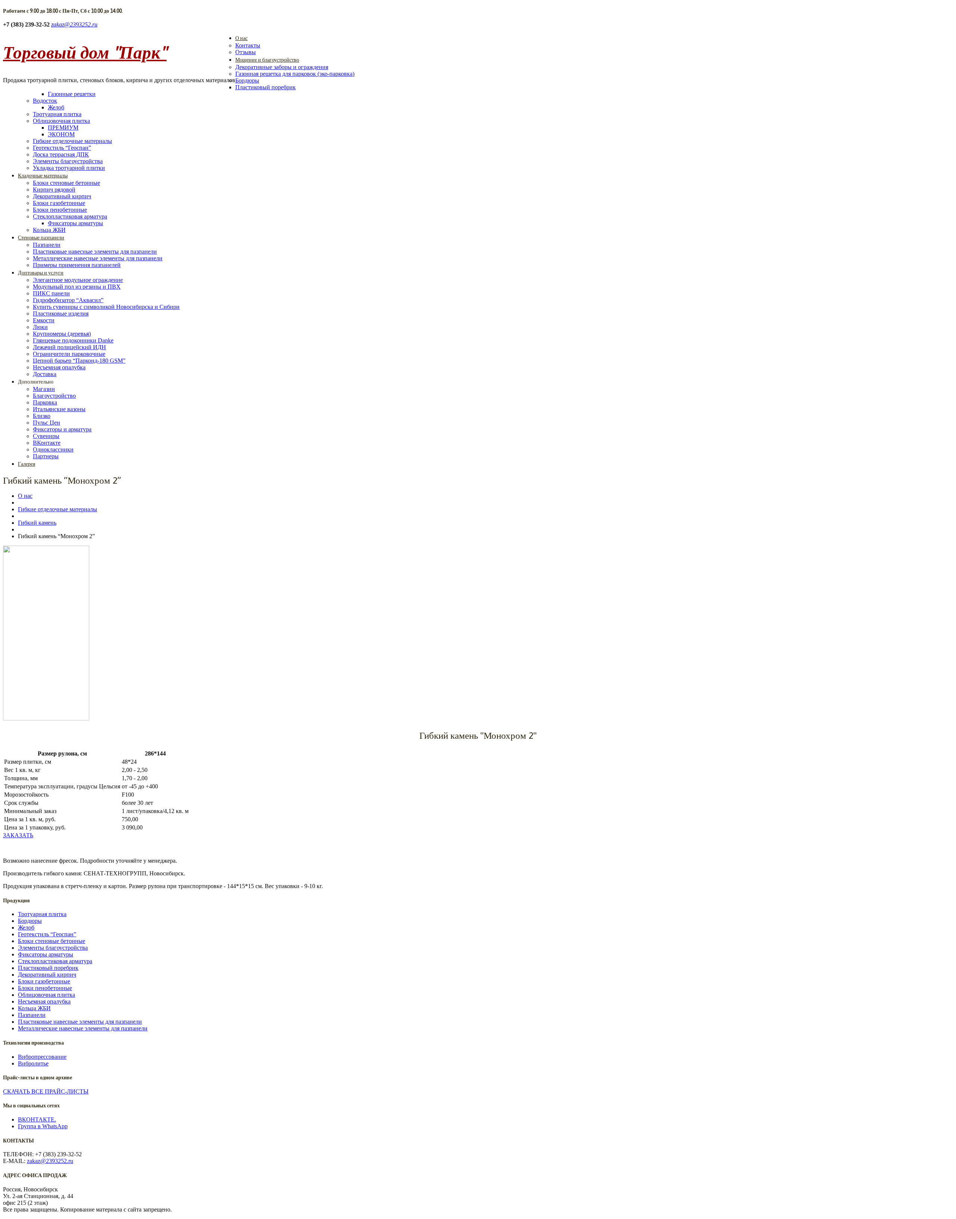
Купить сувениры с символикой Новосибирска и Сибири (106, 307)
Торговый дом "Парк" (85, 52)
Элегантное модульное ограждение (78, 280)
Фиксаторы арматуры (75, 223)
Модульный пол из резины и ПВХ (77, 286)
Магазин (44, 389)
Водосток (45, 100)
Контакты (247, 45)
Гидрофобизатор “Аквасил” (68, 300)
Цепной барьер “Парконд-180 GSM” (79, 360)
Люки (40, 327)
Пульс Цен (46, 422)
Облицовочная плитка (61, 121)
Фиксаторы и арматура (62, 429)
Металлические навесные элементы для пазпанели (97, 258)
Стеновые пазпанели (41, 238)
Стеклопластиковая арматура (70, 216)
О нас (241, 38)
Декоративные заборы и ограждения (281, 67)
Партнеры (46, 456)
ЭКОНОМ (61, 134)
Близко (41, 416)
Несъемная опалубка (59, 367)
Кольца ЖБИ (49, 230)
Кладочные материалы (43, 176)
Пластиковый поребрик (265, 87)
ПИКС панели (51, 293)
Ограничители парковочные (69, 354)
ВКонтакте (46, 443)
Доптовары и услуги (40, 273)
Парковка (45, 402)
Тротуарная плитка (57, 114)
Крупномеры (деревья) (62, 334)
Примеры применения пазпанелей (77, 265)
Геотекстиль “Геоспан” (62, 148)
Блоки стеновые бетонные (66, 183)
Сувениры (46, 436)
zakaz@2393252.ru (74, 24)
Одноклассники (53, 449)
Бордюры (247, 80)
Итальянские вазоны (59, 409)
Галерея (26, 464)
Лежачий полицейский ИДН (69, 347)
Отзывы (245, 52)
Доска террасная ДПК (61, 154)
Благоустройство (54, 396)
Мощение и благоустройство (267, 60)
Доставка (44, 374)
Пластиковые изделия (61, 313)
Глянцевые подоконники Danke (73, 340)
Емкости (44, 320)
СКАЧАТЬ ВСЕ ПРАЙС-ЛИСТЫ (46, 1091)
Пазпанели (46, 245)
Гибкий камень (37, 522)
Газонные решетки (72, 94)
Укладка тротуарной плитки (69, 168)
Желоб (56, 107)
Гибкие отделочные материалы (72, 141)
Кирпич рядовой (54, 189)
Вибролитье (33, 1063)
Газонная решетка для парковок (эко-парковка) (294, 74)
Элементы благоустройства (68, 161)
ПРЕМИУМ (63, 127)
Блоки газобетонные (59, 203)
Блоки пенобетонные (60, 210)
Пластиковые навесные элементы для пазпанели (95, 251)
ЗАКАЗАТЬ (18, 835)
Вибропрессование (42, 1057)
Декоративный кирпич (62, 196)
